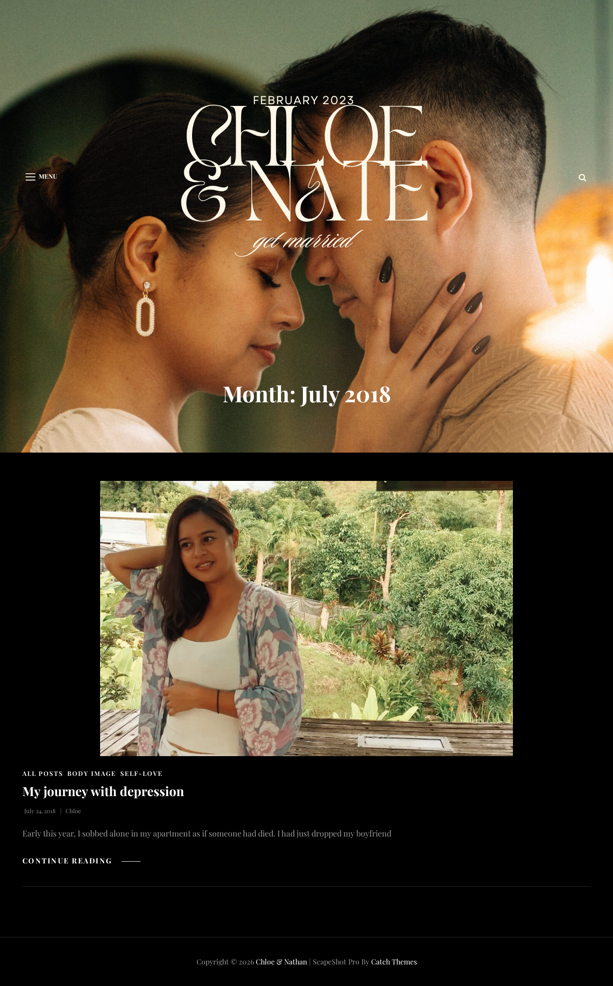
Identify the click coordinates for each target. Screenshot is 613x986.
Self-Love (141, 773)
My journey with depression (103, 791)
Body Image (91, 773)
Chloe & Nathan (281, 961)
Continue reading (81, 860)
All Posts (42, 773)
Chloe (73, 810)
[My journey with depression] (306, 618)
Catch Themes (394, 961)
